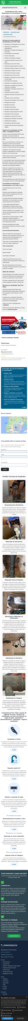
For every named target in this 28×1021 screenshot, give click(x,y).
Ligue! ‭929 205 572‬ (15, 2)
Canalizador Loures (8, 34)
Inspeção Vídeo (6, 963)
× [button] (26, 997)
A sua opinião (4, 462)
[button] (14, 1016)
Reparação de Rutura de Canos (9, 967)
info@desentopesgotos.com (7, 954)
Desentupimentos (6, 961)
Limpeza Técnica (6, 969)
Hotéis (4, 984)
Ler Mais (14, 749)
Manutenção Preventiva (8, 971)
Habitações (5, 979)
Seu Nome (3, 449)
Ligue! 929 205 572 (14, 935)
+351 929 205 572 (6, 952)
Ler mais (22, 1005)
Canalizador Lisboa (15, 32)
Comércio (5, 986)
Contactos (5, 994)
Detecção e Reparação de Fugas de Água (11, 965)
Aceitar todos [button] (7, 1018)
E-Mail (2, 454)
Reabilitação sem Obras (8, 973)
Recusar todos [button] (20, 1018)
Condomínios (5, 981)
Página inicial (6, 32)
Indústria (5, 988)
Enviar (5, 469)
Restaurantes (5, 982)
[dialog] (14, 1008)
